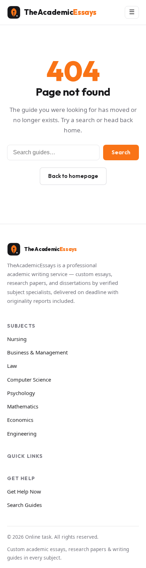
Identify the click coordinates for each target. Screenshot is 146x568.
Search (121, 152)
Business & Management (37, 352)
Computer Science (29, 379)
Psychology (21, 392)
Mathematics (22, 406)
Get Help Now (24, 491)
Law (12, 365)
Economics (20, 419)
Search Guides (24, 504)
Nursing (17, 338)
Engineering (21, 433)
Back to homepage (73, 176)
